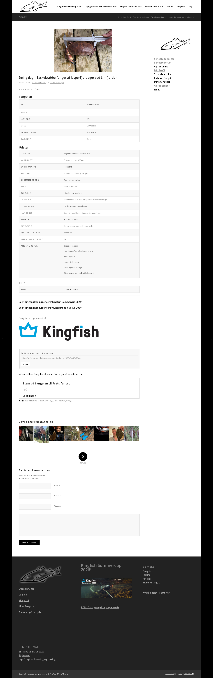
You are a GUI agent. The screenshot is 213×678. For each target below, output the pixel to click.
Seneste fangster (164, 58)
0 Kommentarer (39, 82)
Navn (57, 485)
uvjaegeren (60, 400)
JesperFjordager (57, 82)
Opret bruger (162, 85)
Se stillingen (29, 395)
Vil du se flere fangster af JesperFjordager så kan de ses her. (51, 374)
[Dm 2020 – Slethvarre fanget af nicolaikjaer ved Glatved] (131, 433)
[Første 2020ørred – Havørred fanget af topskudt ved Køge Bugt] (26, 433)
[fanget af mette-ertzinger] (86, 433)
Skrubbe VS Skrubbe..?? (31, 651)
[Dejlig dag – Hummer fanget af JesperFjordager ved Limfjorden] (2, 339)
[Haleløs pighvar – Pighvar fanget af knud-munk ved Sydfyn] (71, 433)
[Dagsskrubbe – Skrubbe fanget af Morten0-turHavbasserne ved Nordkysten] (116, 433)
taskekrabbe (31, 400)
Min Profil (159, 70)
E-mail (57, 495)
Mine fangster (27, 606)
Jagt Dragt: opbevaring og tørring (37, 659)
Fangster (148, 571)
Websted (57, 506)
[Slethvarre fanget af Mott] (56, 433)
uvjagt (69, 400)
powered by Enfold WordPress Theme (53, 674)
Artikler (23, 17)
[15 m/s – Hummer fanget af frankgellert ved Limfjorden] (211, 339)
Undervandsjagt (45, 400)
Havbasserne (72, 289)
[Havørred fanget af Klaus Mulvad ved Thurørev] (101, 433)
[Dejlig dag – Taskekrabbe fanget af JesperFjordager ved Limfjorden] (83, 52)
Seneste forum (162, 62)
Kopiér (26, 364)
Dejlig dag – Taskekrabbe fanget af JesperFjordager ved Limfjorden (68, 78)
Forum (146, 574)
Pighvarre (24, 655)
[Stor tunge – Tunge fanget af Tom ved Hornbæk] (41, 434)
